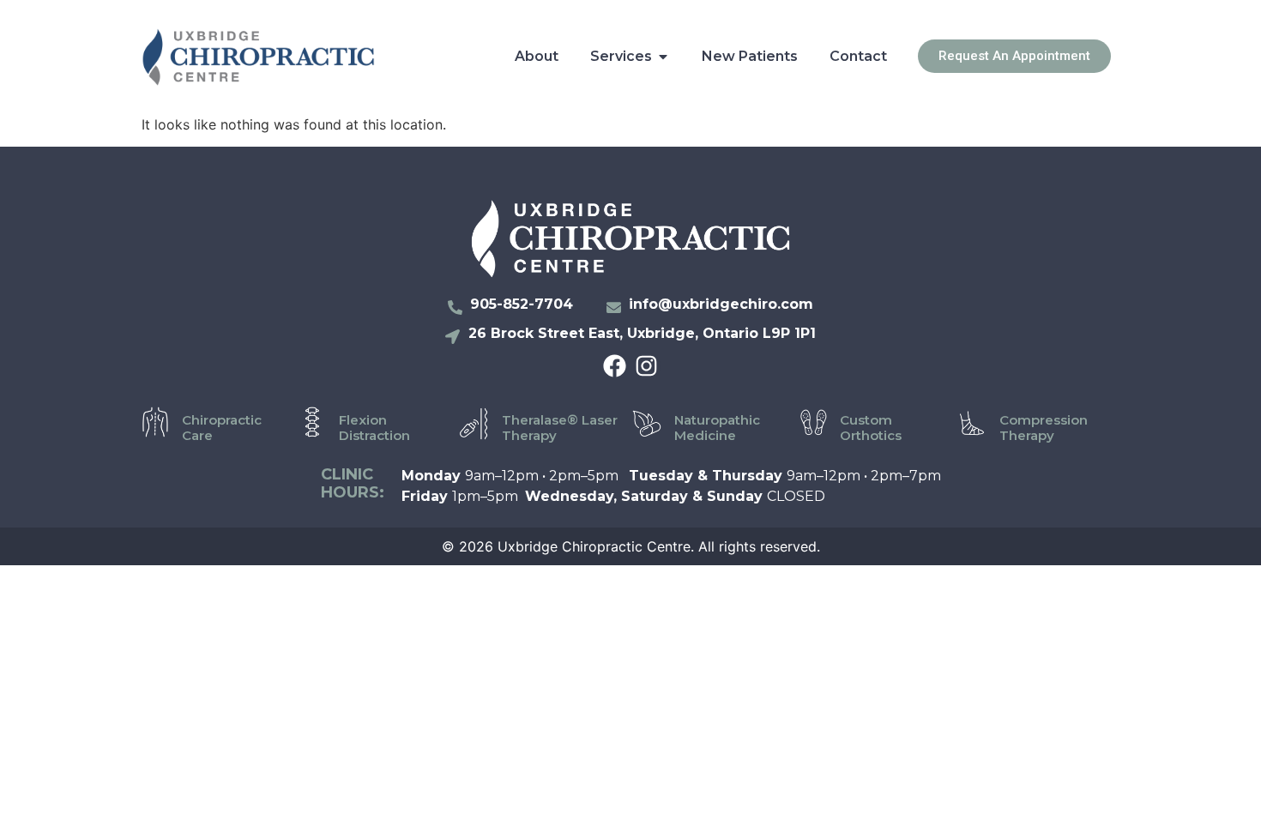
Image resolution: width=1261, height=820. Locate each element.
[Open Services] (663, 56)
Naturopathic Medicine (717, 427)
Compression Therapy (1043, 427)
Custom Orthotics (871, 427)
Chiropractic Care (222, 427)
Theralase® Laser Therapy (560, 427)
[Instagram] (647, 366)
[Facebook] (614, 366)
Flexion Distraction (374, 427)
